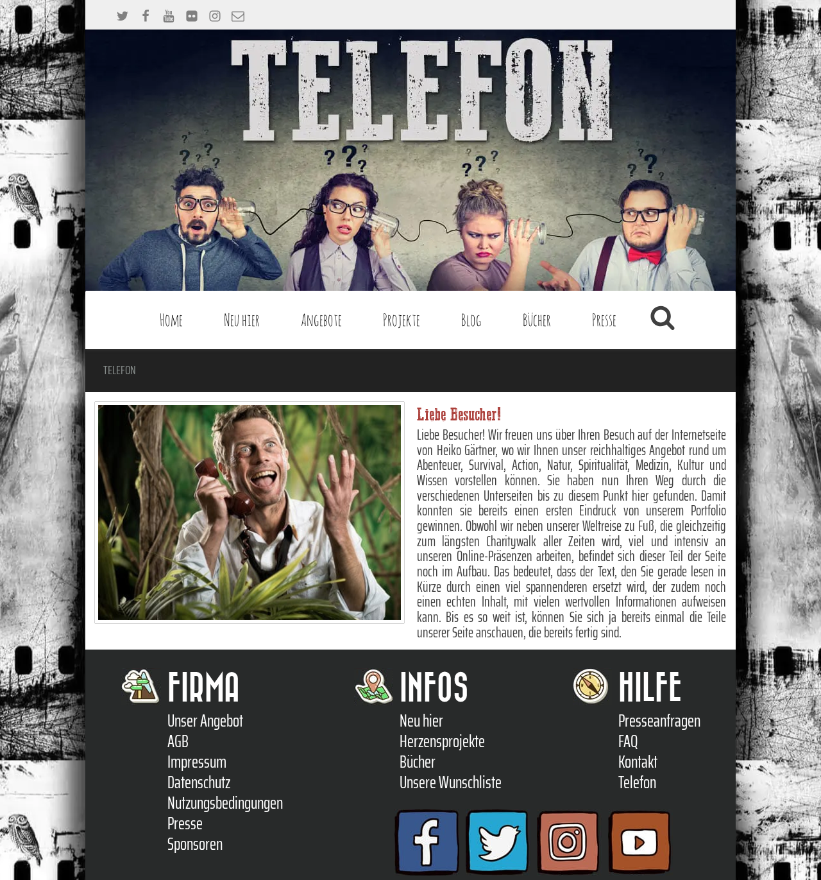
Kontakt (637, 762)
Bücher (537, 319)
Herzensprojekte (442, 741)
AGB (178, 741)
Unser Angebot (205, 721)
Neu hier (242, 319)
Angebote (321, 319)
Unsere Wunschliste (451, 782)
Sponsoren (195, 844)
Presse (604, 319)
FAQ (628, 741)
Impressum (196, 762)
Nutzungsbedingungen (225, 803)
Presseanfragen (659, 721)
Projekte (401, 319)
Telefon (637, 782)
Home (171, 319)
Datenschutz (198, 782)
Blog (471, 319)
